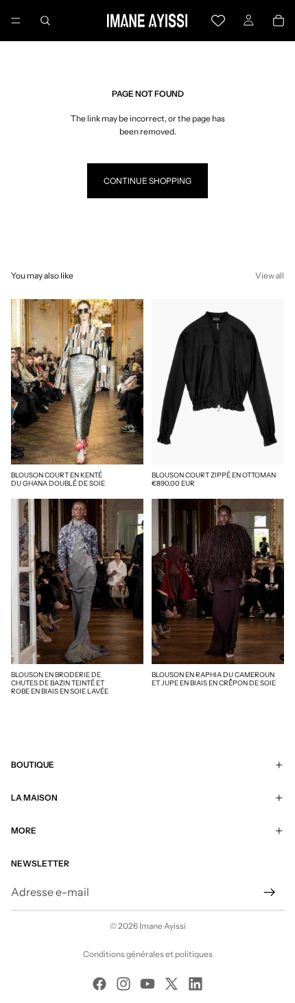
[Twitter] (171, 984)
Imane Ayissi (162, 926)
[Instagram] (123, 984)
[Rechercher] (45, 20)
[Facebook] (99, 984)
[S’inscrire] (269, 892)
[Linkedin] (195, 984)
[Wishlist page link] (218, 20)
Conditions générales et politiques (148, 954)
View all (269, 275)
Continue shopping (147, 181)
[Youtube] (147, 984)
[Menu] (16, 20)
